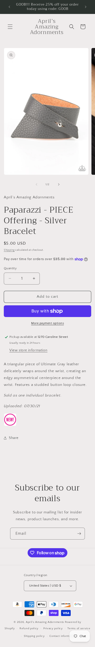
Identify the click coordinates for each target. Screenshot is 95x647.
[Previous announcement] (9, 6)
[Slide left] (36, 184)
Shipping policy (34, 636)
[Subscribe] (79, 534)
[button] (10, 26)
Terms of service (78, 628)
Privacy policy (53, 628)
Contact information (62, 636)
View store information (28, 350)
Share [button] (13, 438)
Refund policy (29, 628)
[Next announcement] (85, 6)
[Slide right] (58, 184)
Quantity (10, 268)
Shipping (9, 250)
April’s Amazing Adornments (45, 622)
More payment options (47, 323)
